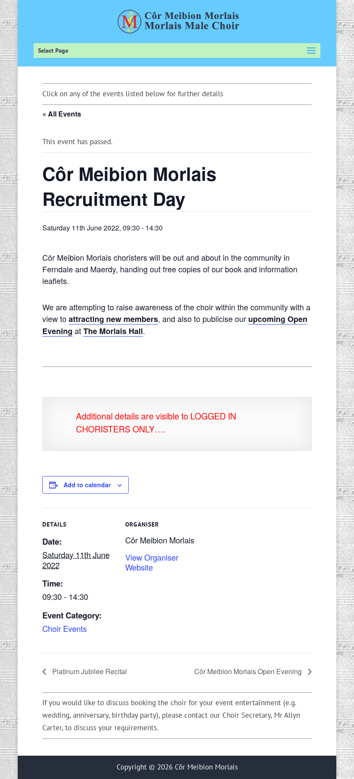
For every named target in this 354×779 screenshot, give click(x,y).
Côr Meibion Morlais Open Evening (248, 671)
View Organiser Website (151, 562)
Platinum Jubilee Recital (89, 671)
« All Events (61, 114)
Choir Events (64, 628)
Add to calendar (87, 484)
